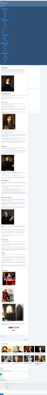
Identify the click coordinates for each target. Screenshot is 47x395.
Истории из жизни (5, 13)
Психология (5, 26)
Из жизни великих (4, 39)
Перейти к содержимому (3, 0)
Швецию (10, 259)
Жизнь (2, 7)
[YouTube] (0, 6)
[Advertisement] (34, 77)
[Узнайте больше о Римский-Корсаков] (29, 352)
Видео (4, 54)
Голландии (5, 135)
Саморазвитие (3, 18)
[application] (3, 7)
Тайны (2, 29)
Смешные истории (4, 49)
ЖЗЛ (2, 33)
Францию (4, 142)
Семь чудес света (5, 62)
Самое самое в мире (5, 58)
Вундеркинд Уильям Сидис (28, 363)
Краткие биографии (4, 37)
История (3, 32)
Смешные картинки (4, 47)
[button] (1, 64)
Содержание (7, 387)
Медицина (5, 60)
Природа (5, 16)
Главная (7, 385)
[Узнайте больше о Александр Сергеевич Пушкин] (6, 352)
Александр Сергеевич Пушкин (6, 353)
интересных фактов (12, 72)
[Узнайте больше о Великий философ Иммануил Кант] (17, 361)
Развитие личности (4, 22)
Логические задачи (5, 28)
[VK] (1, 6)
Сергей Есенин (14, 353)
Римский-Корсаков (27, 353)
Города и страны (6, 59)
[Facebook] (3, 6)
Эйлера (14, 232)
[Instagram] (2, 6)
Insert (1, 394)
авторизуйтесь (2, 368)
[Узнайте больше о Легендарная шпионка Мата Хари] (6, 361)
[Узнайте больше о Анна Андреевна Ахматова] (40, 352)
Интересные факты (4, 3)
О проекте (7, 386)
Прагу (9, 136)
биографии (3, 72)
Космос (5, 17)
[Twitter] (4, 6)
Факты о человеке (4, 11)
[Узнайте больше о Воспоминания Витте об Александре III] (40, 361)
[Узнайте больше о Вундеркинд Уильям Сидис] (29, 361)
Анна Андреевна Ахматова (39, 353)
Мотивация (5, 23)
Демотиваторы (6, 50)
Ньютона (16, 232)
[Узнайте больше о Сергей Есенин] (17, 352)
